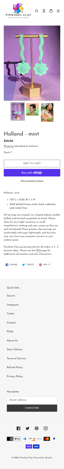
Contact (11, 323)
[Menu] (58, 10)
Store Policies (14, 349)
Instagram (13, 305)
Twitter (11, 313)
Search (11, 296)
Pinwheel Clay (26, 458)
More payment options (32, 181)
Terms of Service (16, 358)
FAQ (38, 250)
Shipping (8, 146)
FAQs (10, 331)
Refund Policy (15, 367)
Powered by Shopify (43, 458)
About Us (12, 340)
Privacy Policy (15, 376)
